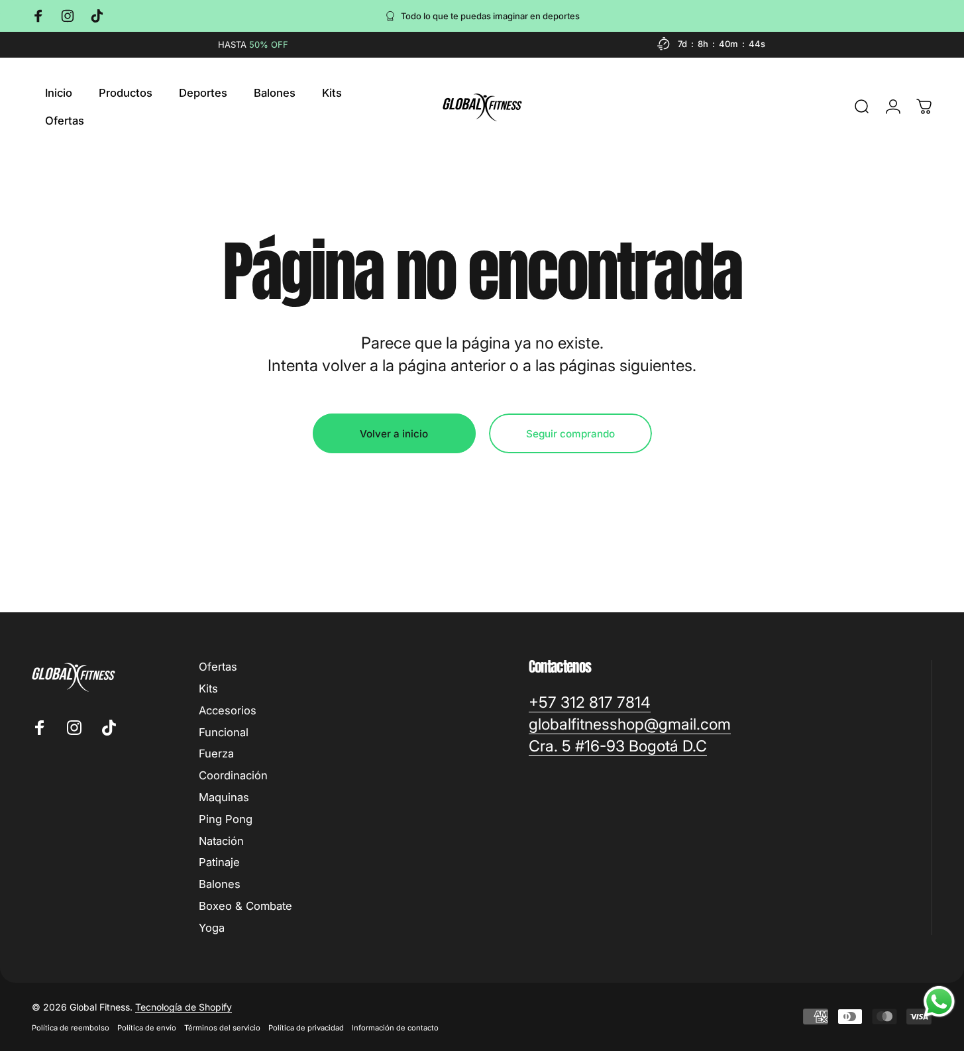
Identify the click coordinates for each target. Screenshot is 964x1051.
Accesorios (227, 710)
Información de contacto (395, 1027)
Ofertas (218, 666)
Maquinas (224, 797)
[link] (590, 702)
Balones (220, 884)
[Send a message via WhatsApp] (939, 1001)
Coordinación (233, 775)
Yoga (212, 927)
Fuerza (216, 753)
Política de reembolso (70, 1027)
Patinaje (219, 862)
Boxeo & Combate (245, 906)
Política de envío (146, 1027)
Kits (208, 688)
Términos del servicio (222, 1027)
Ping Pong (225, 819)
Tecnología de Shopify (183, 1007)
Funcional (223, 732)
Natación (221, 841)
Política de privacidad (306, 1027)
